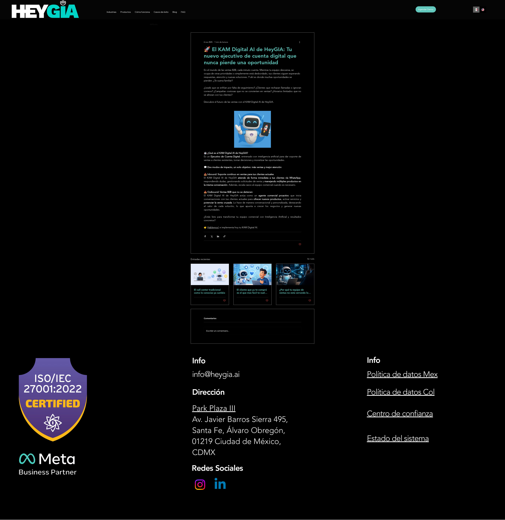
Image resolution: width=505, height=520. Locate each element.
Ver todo (310, 259)
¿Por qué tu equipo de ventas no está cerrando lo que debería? (293, 291)
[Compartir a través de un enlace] (224, 236)
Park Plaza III (214, 408)
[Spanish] (476, 10)
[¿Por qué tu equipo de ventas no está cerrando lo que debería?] (295, 274)
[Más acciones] (299, 42)
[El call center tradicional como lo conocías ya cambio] (210, 274)
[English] (482, 10)
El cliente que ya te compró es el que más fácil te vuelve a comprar (252, 291)
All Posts (154, 24)
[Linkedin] (220, 485)
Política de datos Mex (402, 374)
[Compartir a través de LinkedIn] (218, 236)
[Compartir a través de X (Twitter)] (211, 236)
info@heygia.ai (216, 374)
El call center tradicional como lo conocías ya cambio (209, 291)
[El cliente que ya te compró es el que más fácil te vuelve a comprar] (253, 274)
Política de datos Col (401, 392)
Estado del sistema (398, 438)
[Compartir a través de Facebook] (205, 236)
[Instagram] (200, 485)
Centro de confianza (400, 413)
